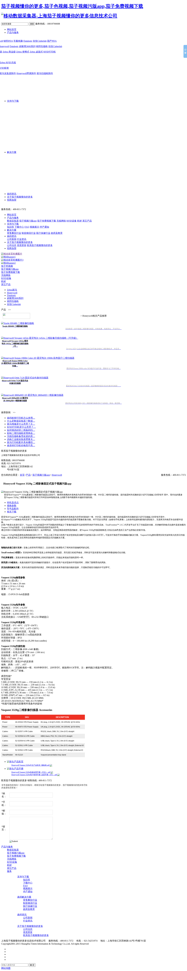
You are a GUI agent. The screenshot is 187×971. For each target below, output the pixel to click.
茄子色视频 (7, 266)
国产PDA (52, 41)
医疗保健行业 (43, 233)
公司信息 (11, 245)
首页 (22, 475)
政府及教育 (57, 233)
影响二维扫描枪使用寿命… (21, 433)
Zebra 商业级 (9, 52)
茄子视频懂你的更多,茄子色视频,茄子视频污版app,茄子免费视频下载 (72, 6)
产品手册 (18, 768)
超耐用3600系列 (27, 46)
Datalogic (27, 41)
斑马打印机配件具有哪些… (21, 442)
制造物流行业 (29, 233)
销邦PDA (8, 41)
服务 (9, 871)
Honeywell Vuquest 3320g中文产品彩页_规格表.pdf (30, 765)
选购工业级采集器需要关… (21, 439)
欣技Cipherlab (40, 41)
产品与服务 (13, 32)
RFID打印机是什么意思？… (21, 427)
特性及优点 (13, 502)
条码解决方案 (24, 897)
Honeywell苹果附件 (26, 73)
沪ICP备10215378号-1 (100, 944)
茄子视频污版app (28, 221)
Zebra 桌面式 (36, 52)
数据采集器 (13, 221)
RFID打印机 (49, 52)
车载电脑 (18, 41)
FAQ (27, 227)
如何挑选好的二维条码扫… (21, 430)
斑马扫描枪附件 (45, 73)
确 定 (32, 965)
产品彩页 (18, 761)
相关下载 (11, 511)
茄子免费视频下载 (46, 221)
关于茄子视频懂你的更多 (20, 197)
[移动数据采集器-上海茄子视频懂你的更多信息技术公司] (59, 15)
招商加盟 (11, 200)
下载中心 (19, 227)
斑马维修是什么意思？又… (21, 424)
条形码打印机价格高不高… (21, 445)
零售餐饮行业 (14, 233)
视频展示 (34, 227)
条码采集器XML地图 (159, 940)
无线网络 (61, 221)
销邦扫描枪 (42, 46)
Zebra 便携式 (22, 52)
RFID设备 (71, 221)
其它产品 (87, 221)
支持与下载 (13, 101)
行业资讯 (21, 239)
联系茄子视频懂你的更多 (40, 245)
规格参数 (11, 505)
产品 (28, 475)
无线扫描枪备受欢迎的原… (21, 436)
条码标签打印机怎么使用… (21, 418)
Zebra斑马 (12, 290)
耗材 (79, 221)
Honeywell (12, 293)
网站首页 (11, 29)
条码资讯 (11, 194)
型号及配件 (13, 508)
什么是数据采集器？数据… (21, 421)
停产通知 (44, 227)
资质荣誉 (21, 245)
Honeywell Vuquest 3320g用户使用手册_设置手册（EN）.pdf (34, 775)
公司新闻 (11, 239)
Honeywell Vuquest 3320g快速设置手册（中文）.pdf (31, 772)
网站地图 (6, 968)
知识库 (10, 227)
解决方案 (11, 152)
